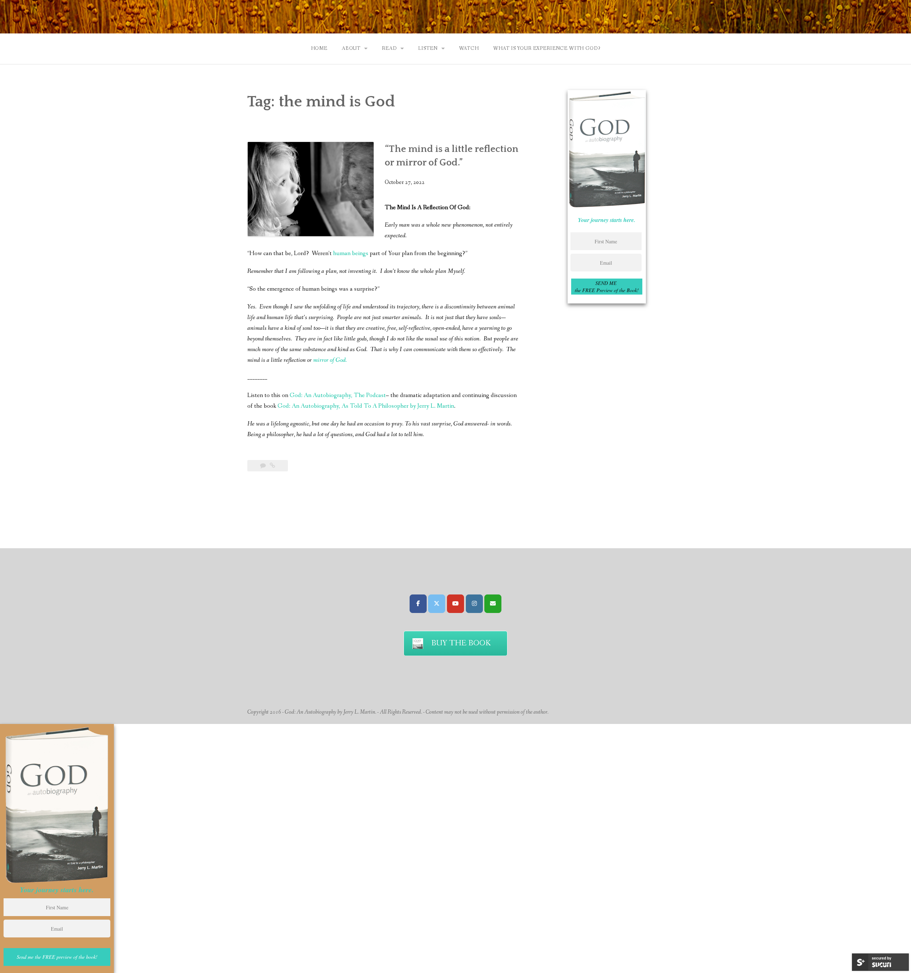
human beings (350, 253)
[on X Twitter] (436, 603)
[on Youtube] (455, 603)
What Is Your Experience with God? (546, 48)
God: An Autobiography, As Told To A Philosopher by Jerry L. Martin (366, 406)
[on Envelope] (492, 603)
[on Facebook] (418, 603)
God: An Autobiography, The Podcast (338, 395)
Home (319, 48)
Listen (427, 48)
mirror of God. (330, 360)
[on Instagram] (474, 603)
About (351, 48)
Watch (469, 48)
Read (389, 48)
